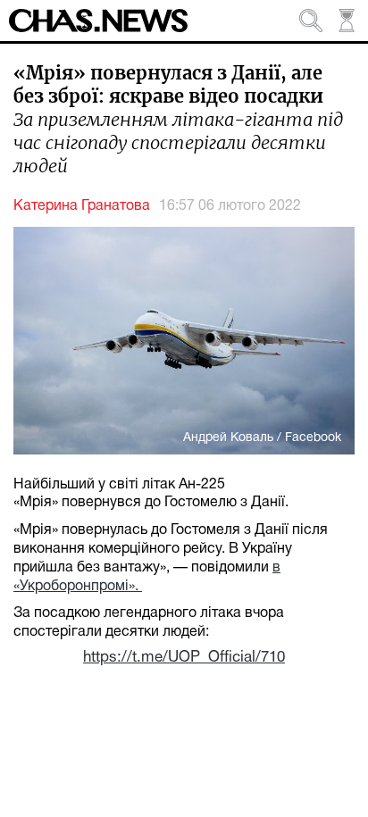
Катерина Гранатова (81, 206)
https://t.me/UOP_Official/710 (184, 657)
